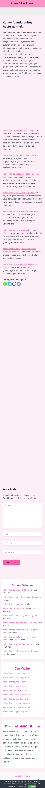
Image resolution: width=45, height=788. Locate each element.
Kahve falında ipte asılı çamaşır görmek (20, 623)
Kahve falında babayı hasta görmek (18, 192)
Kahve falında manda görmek (16, 699)
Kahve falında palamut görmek (16, 694)
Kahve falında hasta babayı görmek (18, 130)
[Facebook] (14, 284)
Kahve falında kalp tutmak (14, 604)
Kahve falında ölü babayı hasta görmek (20, 155)
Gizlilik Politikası (22, 776)
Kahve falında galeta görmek (16, 686)
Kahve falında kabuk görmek (15, 682)
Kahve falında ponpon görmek (16, 703)
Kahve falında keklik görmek (15, 608)
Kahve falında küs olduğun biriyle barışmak (22, 651)
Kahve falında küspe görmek (16, 690)
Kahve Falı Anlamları (22, 3)
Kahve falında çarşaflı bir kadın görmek (20, 597)
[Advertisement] (22, 103)
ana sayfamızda (29, 739)
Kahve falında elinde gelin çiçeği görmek (21, 630)
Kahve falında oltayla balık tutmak (18, 590)
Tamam (32, 786)
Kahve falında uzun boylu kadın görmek (21, 615)
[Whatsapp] (5, 284)
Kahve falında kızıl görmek (15, 673)
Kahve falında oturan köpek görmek (19, 644)
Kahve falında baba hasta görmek (18, 211)
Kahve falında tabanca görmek (16, 707)
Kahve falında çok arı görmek (16, 677)
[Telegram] (10, 284)
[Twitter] (19, 284)
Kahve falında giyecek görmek (16, 711)
